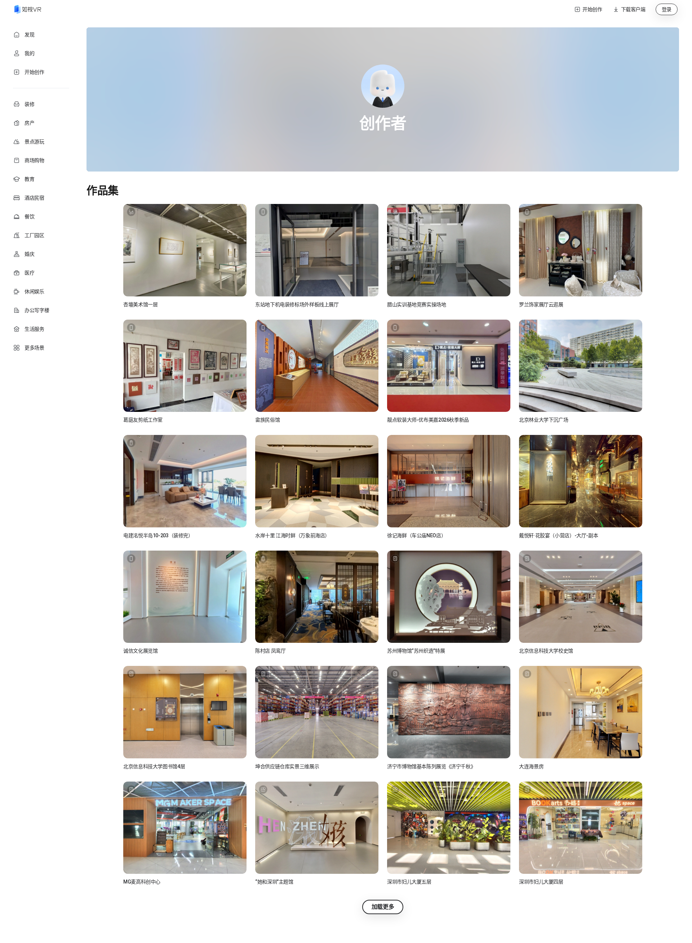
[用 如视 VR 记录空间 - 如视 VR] (27, 9)
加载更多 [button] (383, 906)
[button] (629, 9)
